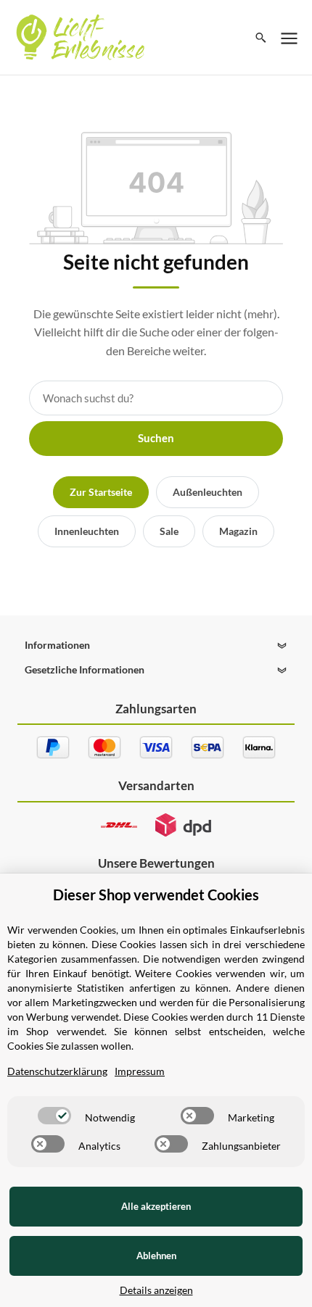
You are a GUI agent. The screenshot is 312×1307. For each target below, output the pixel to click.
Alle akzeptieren (156, 1206)
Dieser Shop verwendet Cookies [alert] (156, 894)
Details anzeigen (156, 1290)
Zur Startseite (101, 492)
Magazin (238, 531)
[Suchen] (261, 38)
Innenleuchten (86, 531)
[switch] (54, 1115)
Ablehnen (156, 1255)
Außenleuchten (207, 492)
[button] (156, 645)
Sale (169, 531)
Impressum (140, 1071)
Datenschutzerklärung (57, 1071)
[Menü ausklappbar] (289, 37)
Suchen (156, 437)
